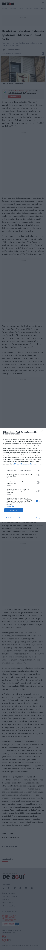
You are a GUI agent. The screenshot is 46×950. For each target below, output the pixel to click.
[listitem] (23, 470)
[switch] (37, 475)
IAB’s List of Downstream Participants (25, 464)
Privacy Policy (35, 518)
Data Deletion (11, 518)
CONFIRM (14, 510)
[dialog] (23, 475)
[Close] (42, 432)
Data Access (23, 518)
